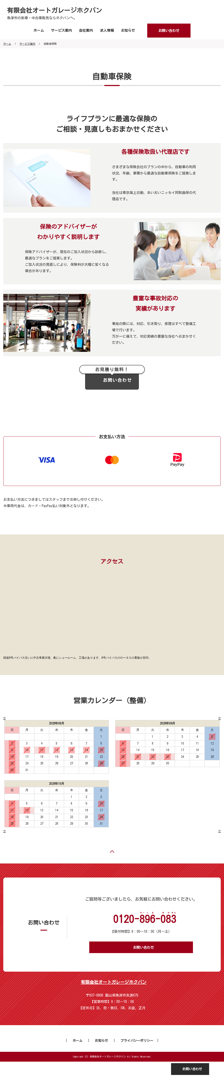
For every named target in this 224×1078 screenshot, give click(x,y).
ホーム (38, 30)
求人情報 (107, 30)
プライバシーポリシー (137, 1040)
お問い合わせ (168, 30)
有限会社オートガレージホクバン (54, 10)
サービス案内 (61, 30)
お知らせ (128, 30)
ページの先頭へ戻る (112, 851)
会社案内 (86, 30)
